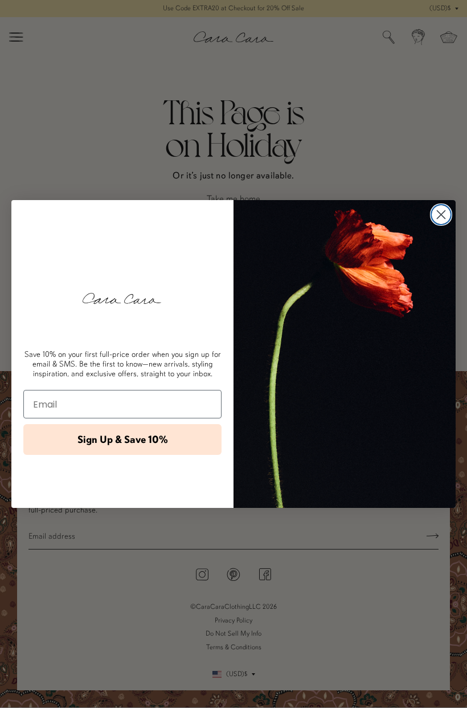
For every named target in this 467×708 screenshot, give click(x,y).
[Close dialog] (441, 215)
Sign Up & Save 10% (122, 439)
